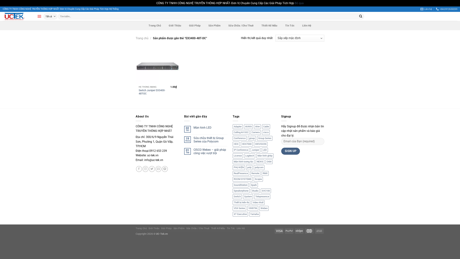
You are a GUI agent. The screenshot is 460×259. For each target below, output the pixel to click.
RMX (265, 173)
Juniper (255, 150)
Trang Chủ (155, 25)
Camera (256, 132)
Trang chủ (142, 38)
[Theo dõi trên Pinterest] (165, 169)
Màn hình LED (202, 127)
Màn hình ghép (264, 155)
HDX (236, 144)
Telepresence (262, 196)
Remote (255, 173)
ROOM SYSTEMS (242, 179)
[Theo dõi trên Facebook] (139, 169)
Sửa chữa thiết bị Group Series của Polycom (209, 139)
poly (249, 167)
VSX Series (239, 208)
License (238, 155)
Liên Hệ (306, 25)
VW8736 (253, 208)
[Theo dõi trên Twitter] (152, 169)
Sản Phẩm (214, 25)
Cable (266, 126)
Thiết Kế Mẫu (269, 25)
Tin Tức (289, 25)
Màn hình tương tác (243, 161)
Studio (255, 190)
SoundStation (240, 185)
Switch (237, 196)
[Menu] (39, 16)
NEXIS (260, 161)
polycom (259, 167)
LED (265, 150)
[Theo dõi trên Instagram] (145, 169)
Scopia (258, 179)
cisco (266, 132)
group (252, 138)
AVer (257, 126)
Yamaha (254, 214)
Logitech (249, 155)
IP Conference (241, 150)
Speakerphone (241, 190)
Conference (240, 138)
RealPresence (241, 173)
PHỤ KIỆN (239, 167)
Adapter (238, 126)
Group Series (264, 138)
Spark (254, 185)
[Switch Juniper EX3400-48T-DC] (158, 66)
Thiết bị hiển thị (241, 202)
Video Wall (258, 202)
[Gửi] (361, 16)
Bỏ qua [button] (299, 3)
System (248, 196)
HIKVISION (260, 144)
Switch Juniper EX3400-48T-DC (152, 92)
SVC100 (266, 190)
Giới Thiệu (175, 25)
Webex (264, 208)
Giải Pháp (195, 25)
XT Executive (240, 214)
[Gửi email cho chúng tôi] (158, 169)
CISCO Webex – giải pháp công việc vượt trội (210, 151)
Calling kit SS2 (241, 132)
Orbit (269, 161)
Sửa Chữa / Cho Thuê (241, 25)
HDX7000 (247, 144)
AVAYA (248, 126)
